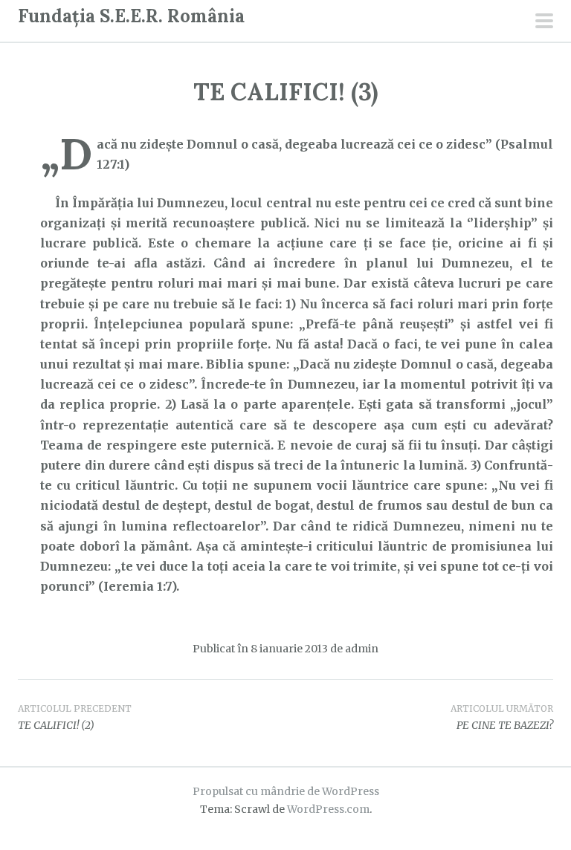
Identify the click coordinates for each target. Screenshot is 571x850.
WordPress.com (328, 809)
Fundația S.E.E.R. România (131, 15)
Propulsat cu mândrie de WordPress (286, 791)
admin (361, 648)
